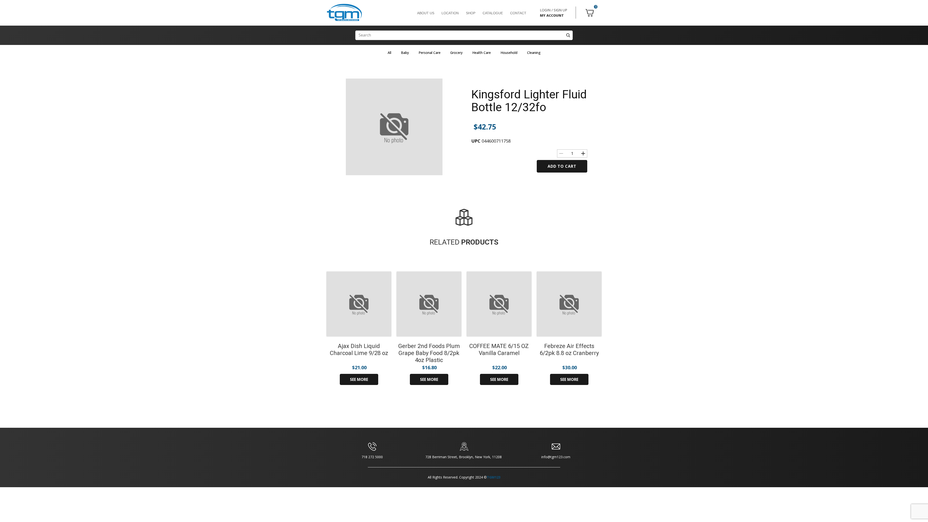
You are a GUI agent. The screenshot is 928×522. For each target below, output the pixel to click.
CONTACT (518, 13)
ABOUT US (425, 13)
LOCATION (450, 13)
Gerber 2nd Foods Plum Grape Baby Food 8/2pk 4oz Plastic (429, 353)
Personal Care (430, 52)
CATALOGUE (493, 13)
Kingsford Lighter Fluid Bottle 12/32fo (529, 100)
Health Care (481, 52)
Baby (405, 52)
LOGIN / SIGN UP (553, 10)
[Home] (344, 13)
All (389, 52)
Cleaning (534, 52)
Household (508, 52)
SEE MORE (359, 379)
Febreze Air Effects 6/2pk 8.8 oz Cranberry (569, 349)
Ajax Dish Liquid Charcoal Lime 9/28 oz (359, 349)
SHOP (470, 13)
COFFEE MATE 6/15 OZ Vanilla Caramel (499, 349)
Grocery (456, 52)
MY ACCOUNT (552, 15)
